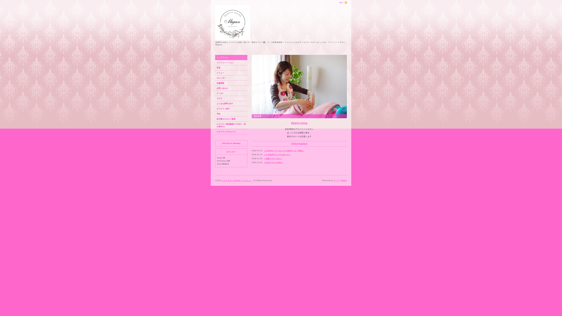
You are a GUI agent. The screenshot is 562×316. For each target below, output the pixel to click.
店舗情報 (220, 83)
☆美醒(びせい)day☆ (273, 159)
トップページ (222, 57)
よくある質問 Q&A (225, 104)
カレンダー (221, 78)
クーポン (220, 93)
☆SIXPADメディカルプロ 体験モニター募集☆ (284, 151)
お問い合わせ (222, 88)
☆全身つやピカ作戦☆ (273, 163)
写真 (218, 68)
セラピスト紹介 (223, 109)
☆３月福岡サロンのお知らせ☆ (277, 155)
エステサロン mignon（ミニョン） (237, 181)
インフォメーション (225, 63)
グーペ (336, 181)
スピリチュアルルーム (226, 132)
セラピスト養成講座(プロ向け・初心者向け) (231, 125)
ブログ (219, 98)
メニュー (220, 73)
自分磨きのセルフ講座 (226, 119)
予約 (218, 114)
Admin (344, 181)
